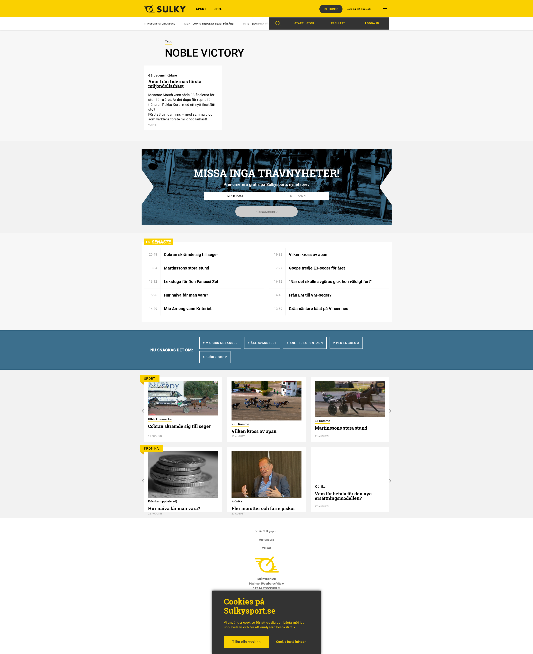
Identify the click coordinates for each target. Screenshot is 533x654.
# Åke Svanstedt (262, 343)
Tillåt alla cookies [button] (246, 642)
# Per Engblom (346, 343)
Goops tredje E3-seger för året (191, 23)
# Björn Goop (215, 357)
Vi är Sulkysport (266, 531)
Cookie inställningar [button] (291, 642)
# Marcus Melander (220, 343)
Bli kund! (331, 9)
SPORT (201, 9)
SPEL (218, 9)
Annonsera (266, 539)
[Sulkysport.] (162, 9)
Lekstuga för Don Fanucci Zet (249, 23)
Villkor (266, 548)
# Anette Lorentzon (304, 343)
